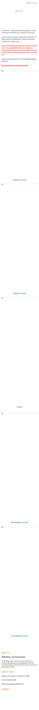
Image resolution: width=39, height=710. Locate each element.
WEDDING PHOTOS (19, 180)
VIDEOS (19, 407)
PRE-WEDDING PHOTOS (19, 522)
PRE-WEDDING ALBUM (19, 636)
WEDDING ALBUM (19, 293)
